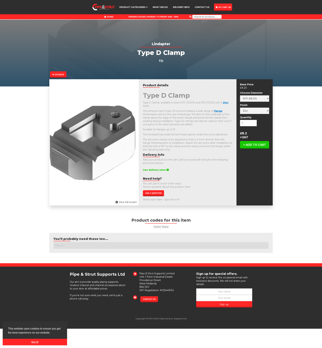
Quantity (245, 117)
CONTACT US (202, 7)
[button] (133, 7)
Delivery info (181, 7)
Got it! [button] (35, 342)
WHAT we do (160, 7)
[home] (103, 7)
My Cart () (225, 7)
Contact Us (149, 299)
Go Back (58, 74)
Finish (244, 105)
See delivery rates (156, 169)
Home (108, 17)
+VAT (244, 137)
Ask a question (153, 193)
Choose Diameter (251, 92)
